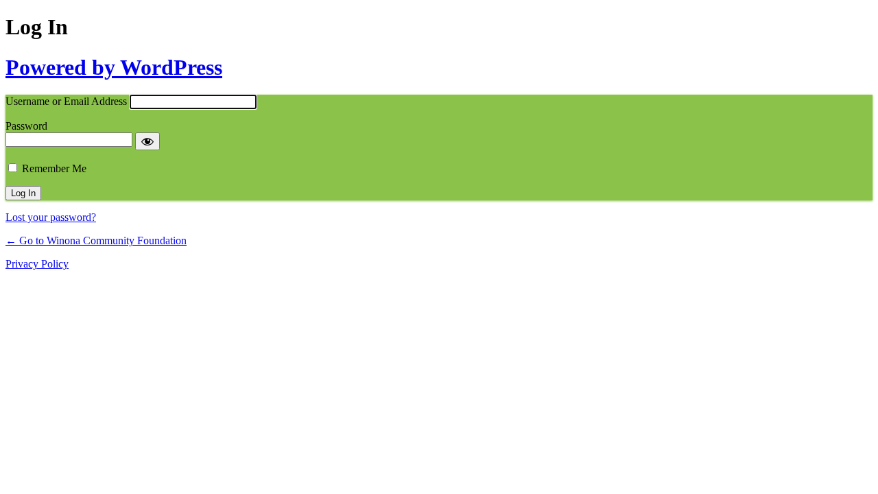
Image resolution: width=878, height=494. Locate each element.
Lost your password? (50, 217)
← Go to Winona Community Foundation (96, 240)
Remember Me (54, 168)
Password (26, 126)
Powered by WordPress (113, 67)
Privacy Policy (37, 264)
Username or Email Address (66, 101)
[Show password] (147, 141)
